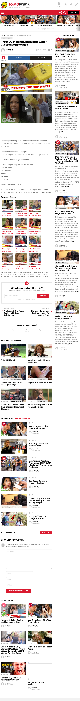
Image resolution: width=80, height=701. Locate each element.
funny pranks (14, 273)
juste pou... (6, 277)
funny (4, 273)
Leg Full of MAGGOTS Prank (40, 382)
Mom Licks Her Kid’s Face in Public (40, 648)
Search (64, 12)
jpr (46, 273)
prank (38, 277)
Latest (59, 6)
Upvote (12, 330)
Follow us (60, 12)
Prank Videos (16, 357)
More (68, 81)
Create (73, 13)
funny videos (26, 273)
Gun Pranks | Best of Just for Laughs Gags (12, 383)
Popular (4, 605)
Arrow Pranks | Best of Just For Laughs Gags (40, 406)
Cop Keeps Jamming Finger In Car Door (65, 26)
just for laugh (8, 275)
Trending (4, 424)
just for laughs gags (39, 275)
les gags (30, 277)
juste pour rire (19, 277)
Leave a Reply (46, 533)
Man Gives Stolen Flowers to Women (39, 361)
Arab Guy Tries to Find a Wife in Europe (27, 26)
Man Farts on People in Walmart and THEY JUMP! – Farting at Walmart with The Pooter (46, 27)
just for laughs (22, 275)
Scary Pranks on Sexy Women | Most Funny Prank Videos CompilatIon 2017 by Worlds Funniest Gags (13, 650)
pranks (45, 277)
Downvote (41, 330)
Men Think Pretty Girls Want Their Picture (7, 26)
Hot (4, 458)
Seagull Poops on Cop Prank (37, 683)
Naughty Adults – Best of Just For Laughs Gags (12, 621)
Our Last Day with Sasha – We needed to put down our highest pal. (40, 500)
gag (35, 273)
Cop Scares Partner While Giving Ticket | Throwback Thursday (12, 407)
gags (41, 273)
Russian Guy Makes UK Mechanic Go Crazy (11, 679)
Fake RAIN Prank (8, 360)
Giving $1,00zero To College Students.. (37, 517)
